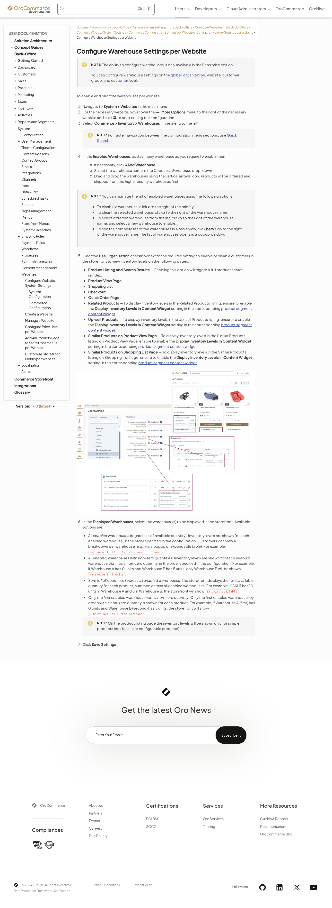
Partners (95, 813)
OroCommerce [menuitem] (289, 8)
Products (25, 87)
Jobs (25, 185)
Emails (26, 166)
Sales (22, 81)
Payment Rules (33, 242)
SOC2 (151, 826)
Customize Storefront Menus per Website (42, 356)
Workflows (30, 249)
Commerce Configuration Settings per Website (161, 32)
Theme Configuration (38, 147)
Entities (27, 204)
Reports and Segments (36, 122)
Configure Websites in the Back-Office (221, 27)
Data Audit (29, 192)
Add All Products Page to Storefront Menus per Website (42, 343)
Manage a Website (39, 320)
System (24, 128)
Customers (27, 74)
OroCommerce (52, 805)
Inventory (25, 108)
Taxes (22, 101)
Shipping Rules (33, 236)
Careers (95, 828)
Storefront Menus (35, 223)
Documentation (88, 27)
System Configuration (40, 294)
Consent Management (39, 268)
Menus (26, 217)
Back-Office (120, 27)
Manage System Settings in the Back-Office (162, 27)
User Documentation (28, 33)
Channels (28, 179)
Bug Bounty (98, 836)
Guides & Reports (274, 818)
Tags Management (36, 211)
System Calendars (36, 230)
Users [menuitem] (180, 8)
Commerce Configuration (40, 305)
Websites (28, 274)
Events (94, 820)
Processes (29, 255)
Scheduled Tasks (34, 198)
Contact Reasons (35, 154)
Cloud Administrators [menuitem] (246, 8)
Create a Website (39, 314)
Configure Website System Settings (101, 32)
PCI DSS (152, 818)
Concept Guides (29, 47)
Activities (25, 115)
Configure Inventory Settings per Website (224, 32)
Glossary (22, 392)
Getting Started (30, 60)
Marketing (26, 94)
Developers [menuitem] (206, 8)
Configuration (32, 135)
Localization (30, 365)
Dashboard (26, 67)
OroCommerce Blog (276, 834)
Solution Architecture (33, 40)
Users (105, 27)
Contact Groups (34, 160)
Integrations (31, 173)
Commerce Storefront (33, 379)
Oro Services (213, 818)
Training (209, 826)
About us (96, 805)
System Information (37, 261)
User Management (36, 141)
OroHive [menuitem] (317, 8)
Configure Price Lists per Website (41, 329)
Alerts (26, 371)
